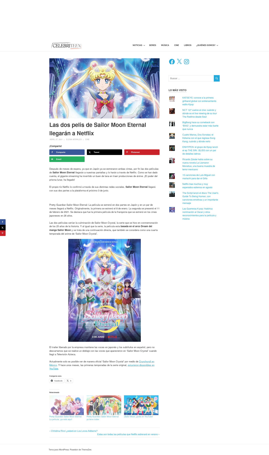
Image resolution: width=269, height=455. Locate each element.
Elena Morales (74, 139)
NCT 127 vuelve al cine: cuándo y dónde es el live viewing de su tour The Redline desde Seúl (199, 113)
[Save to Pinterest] (3, 233)
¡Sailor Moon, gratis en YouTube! (138, 416)
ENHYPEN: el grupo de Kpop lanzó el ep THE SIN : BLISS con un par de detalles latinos (200, 150)
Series (152, 45)
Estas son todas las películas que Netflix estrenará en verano (127, 434)
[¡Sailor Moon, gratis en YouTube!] (141, 405)
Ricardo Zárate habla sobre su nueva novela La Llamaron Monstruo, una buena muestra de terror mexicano (198, 164)
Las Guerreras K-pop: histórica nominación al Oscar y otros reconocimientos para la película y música (199, 213)
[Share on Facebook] (3, 222)
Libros (187, 45)
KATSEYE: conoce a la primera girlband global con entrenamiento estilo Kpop (199, 101)
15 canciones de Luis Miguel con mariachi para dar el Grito (198, 176)
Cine (176, 45)
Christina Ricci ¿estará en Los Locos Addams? (74, 430)
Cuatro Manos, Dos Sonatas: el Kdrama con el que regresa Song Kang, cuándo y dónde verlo (198, 138)
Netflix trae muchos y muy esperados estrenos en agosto (197, 185)
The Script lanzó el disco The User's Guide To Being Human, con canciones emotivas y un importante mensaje (200, 198)
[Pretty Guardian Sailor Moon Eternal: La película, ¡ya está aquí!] (66, 405)
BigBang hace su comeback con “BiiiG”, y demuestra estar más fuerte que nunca (200, 126)
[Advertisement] (84, 19)
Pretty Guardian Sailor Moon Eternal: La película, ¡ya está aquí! (65, 418)
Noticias (137, 45)
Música (165, 45)
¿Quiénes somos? (205, 45)
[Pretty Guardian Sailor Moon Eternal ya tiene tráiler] (104, 405)
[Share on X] (3, 227)
